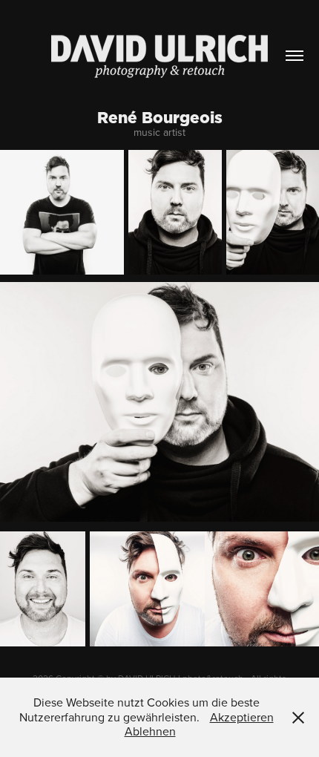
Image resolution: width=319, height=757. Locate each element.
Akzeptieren (242, 717)
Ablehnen (150, 731)
